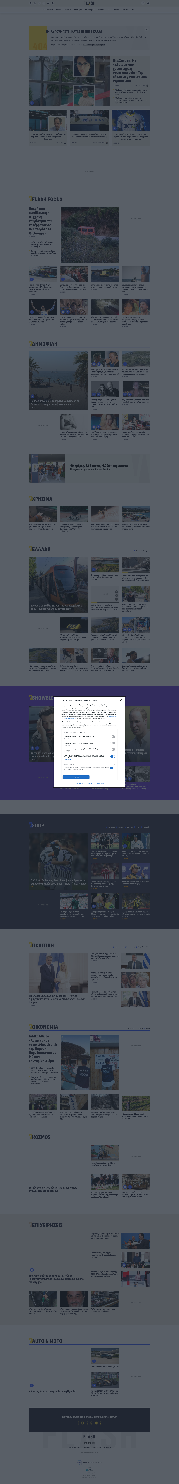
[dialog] (89, 742)
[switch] (112, 736)
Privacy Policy (100, 783)
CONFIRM (76, 777)
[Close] (122, 700)
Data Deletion (79, 783)
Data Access (89, 783)
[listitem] (89, 732)
